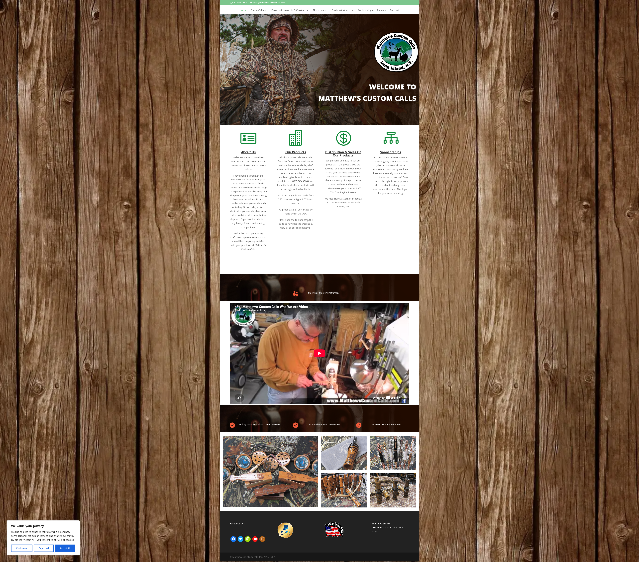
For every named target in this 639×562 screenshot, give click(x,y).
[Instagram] (247, 539)
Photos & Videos (340, 10)
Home (243, 10)
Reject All (44, 548)
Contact (394, 10)
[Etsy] (262, 539)
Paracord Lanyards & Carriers (288, 10)
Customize (22, 548)
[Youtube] (255, 539)
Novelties (318, 10)
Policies (381, 10)
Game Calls (257, 10)
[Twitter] (240, 539)
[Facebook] (233, 539)
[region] (43, 537)
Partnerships (365, 10)
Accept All (65, 548)
